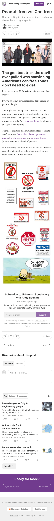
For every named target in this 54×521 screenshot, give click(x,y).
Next (45, 345)
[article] (27, 411)
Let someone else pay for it (17, 447)
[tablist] (13, 363)
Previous (10, 345)
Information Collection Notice (28, 323)
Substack (14, 515)
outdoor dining (38, 138)
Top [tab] (5, 396)
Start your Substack (20, 509)
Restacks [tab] (19, 363)
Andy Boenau (13, 25)
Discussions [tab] (22, 396)
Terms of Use (40, 321)
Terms (33, 502)
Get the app (40, 509)
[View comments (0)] (11, 33)
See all (7, 466)
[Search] (49, 396)
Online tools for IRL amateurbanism (12, 427)
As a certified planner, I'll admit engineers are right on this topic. (20, 411)
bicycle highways (17, 138)
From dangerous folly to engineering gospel (15, 405)
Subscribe (39, 3)
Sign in (48, 3)
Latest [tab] (12, 396)
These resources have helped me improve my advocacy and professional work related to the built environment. (20, 433)
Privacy (25, 502)
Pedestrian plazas (25, 134)
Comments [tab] (8, 363)
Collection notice (44, 502)
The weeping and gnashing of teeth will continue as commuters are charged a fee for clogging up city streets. (20, 452)
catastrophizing (31, 121)
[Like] (4, 33)
